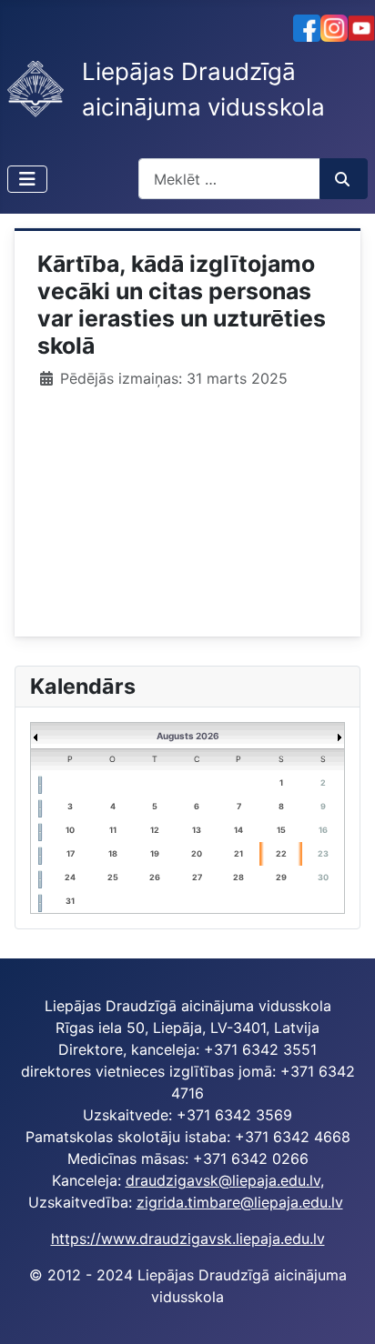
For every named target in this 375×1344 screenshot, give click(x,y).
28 (238, 877)
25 (112, 877)
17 (70, 853)
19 (154, 853)
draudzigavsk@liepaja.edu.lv (223, 1180)
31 (70, 901)
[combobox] (229, 178)
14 (238, 830)
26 (154, 877)
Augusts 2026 (188, 735)
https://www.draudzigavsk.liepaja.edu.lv (188, 1238)
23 (323, 853)
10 (70, 830)
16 (323, 830)
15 (281, 830)
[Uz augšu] (343, 1310)
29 (281, 877)
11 (113, 830)
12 (154, 830)
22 (281, 853)
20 (196, 853)
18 (112, 853)
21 (238, 853)
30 (323, 877)
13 (196, 830)
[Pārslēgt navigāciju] (27, 179)
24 (70, 877)
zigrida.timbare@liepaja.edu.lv (240, 1202)
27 (197, 877)
